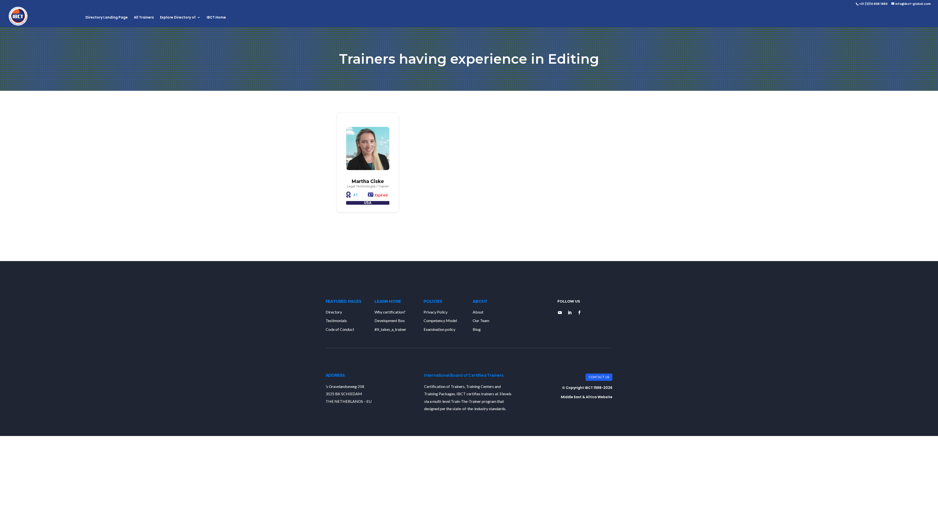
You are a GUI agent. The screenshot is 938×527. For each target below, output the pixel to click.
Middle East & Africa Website (586, 397)
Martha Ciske (368, 181)
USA (368, 202)
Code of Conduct (340, 329)
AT (355, 195)
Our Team (481, 320)
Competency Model (440, 320)
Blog (477, 329)
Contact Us (599, 377)
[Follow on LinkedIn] (570, 312)
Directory (334, 312)
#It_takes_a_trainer (390, 329)
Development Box (389, 320)
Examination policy (439, 329)
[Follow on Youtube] (560, 312)
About (478, 312)
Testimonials (336, 320)
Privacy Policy (436, 312)
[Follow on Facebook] (579, 312)
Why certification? (389, 312)
